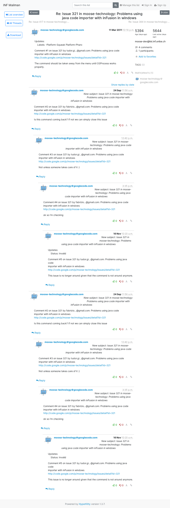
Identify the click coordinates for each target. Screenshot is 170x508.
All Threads (15, 23)
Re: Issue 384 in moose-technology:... (149, 21)
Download (15, 35)
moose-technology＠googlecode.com (62, 29)
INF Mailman (11, 5)
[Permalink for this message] (132, 73)
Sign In (148, 5)
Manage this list (130, 5)
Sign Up (161, 5)
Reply (37, 76)
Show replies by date (122, 84)
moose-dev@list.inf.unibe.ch (150, 41)
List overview (15, 14)
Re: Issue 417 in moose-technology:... (49, 21)
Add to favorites (147, 56)
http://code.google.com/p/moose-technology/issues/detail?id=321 (70, 57)
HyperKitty (84, 504)
